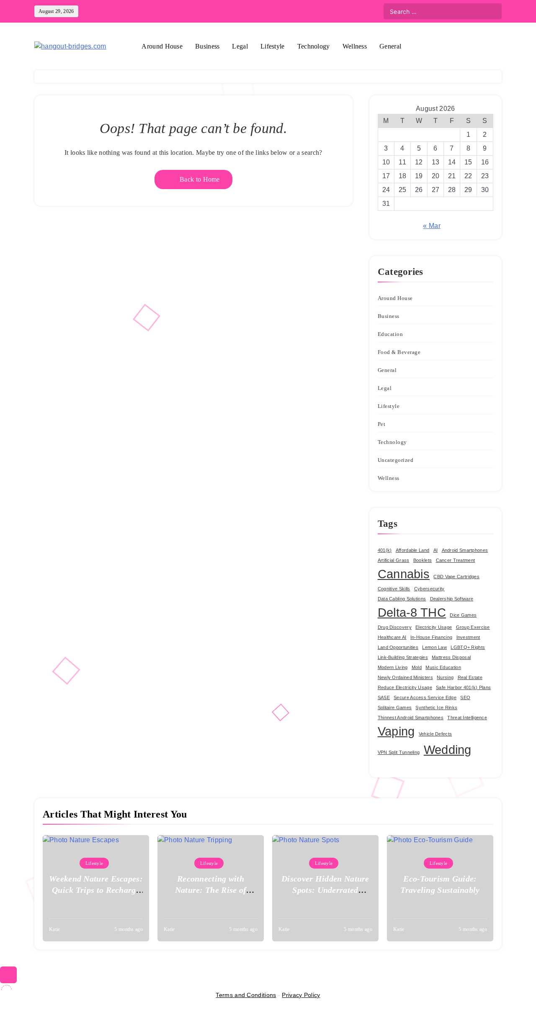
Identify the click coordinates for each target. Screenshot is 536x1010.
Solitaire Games (395, 707)
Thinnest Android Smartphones (410, 717)
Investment (468, 637)
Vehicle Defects (435, 733)
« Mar (432, 225)
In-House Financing (431, 637)
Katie (54, 929)
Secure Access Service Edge (425, 697)
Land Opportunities (398, 647)
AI (435, 550)
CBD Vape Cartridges (456, 576)
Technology (313, 46)
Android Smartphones (465, 550)
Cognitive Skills (394, 588)
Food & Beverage (399, 352)
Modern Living (393, 667)
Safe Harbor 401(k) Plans (463, 687)
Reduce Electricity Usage (405, 687)
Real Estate (470, 677)
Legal (240, 46)
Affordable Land (413, 550)
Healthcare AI (392, 637)
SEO (465, 697)
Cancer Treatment (455, 560)
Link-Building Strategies (403, 657)
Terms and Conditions (246, 995)
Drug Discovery (395, 627)
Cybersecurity (429, 588)
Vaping (396, 731)
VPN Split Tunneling (399, 752)
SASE (384, 697)
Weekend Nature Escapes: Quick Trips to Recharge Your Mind (96, 890)
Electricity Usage (433, 627)
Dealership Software (452, 598)
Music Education (443, 667)
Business (207, 46)
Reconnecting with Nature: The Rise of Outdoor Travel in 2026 (211, 890)
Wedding (448, 749)
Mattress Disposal (451, 657)
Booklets (422, 560)
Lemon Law (434, 647)
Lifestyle (272, 46)
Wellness (355, 46)
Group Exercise (473, 627)
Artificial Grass (394, 560)
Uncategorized (396, 460)
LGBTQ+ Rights (468, 647)
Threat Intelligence (467, 717)
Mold (417, 667)
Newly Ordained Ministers (405, 677)
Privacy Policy (301, 995)
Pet (382, 424)
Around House (162, 46)
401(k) (385, 550)
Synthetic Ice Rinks (436, 707)
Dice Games (463, 615)
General (390, 46)
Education (390, 334)
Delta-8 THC (412, 612)
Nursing (445, 677)
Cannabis (404, 574)
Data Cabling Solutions (402, 598)
